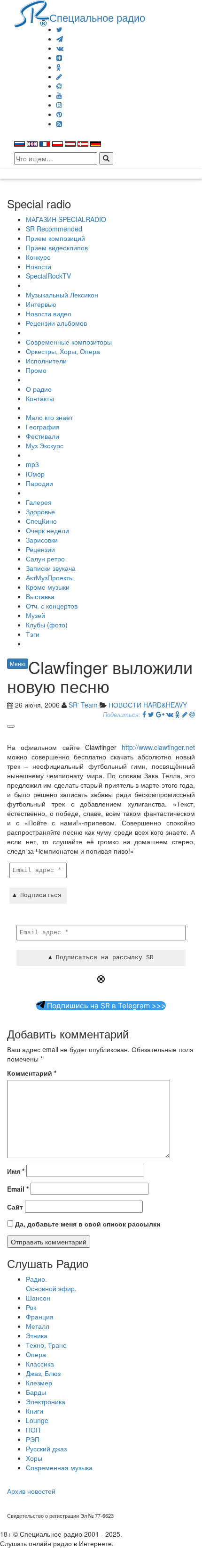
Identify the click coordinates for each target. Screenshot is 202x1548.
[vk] (59, 48)
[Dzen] (59, 57)
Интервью (41, 304)
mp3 (32, 464)
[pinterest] (59, 114)
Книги (34, 1411)
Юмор (35, 473)
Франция (40, 1316)
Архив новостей (31, 1491)
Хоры (34, 1458)
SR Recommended (54, 228)
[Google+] (160, 714)
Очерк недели (47, 530)
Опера (36, 1354)
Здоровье (40, 511)
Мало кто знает (49, 417)
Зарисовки (42, 539)
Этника (36, 1335)
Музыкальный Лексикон (62, 294)
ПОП (33, 1429)
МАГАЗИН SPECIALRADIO (66, 219)
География (43, 426)
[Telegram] (59, 38)
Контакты (40, 398)
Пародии (39, 483)
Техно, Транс (46, 1345)
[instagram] (59, 104)
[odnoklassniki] (58, 67)
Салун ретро (45, 558)
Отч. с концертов (52, 605)
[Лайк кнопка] (11, 726)
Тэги (32, 634)
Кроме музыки (48, 587)
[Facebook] (144, 714)
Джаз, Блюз (43, 1373)
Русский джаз (46, 1448)
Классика (40, 1363)
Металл (37, 1326)
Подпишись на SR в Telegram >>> (105, 1005)
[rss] (59, 123)
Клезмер (39, 1382)
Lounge (37, 1420)
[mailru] (59, 86)
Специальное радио (97, 17)
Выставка (40, 596)
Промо (36, 370)
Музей (35, 615)
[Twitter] (59, 29)
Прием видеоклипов (57, 247)
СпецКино (41, 521)
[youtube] (59, 95)
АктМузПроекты (50, 577)
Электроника (45, 1401)
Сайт (15, 1206)
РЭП (32, 1439)
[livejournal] (59, 76)
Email (18, 1189)
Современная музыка (59, 1467)
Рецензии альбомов (56, 323)
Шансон (38, 1297)
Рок (31, 1307)
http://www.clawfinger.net (158, 747)
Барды (36, 1392)
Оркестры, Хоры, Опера (63, 351)
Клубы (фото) (47, 624)
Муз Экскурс (44, 445)
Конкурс (38, 257)
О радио (39, 389)
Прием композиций (55, 238)
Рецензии (40, 549)
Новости (38, 266)
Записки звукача (51, 568)
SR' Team (83, 704)
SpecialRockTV (48, 275)
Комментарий (31, 1073)
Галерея (39, 502)
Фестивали (42, 436)
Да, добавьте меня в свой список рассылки (87, 1223)
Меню (17, 663)
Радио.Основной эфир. (51, 1283)
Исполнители (46, 360)
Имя (15, 1171)
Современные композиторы (69, 341)
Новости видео (48, 313)
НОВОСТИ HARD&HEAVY (148, 704)
